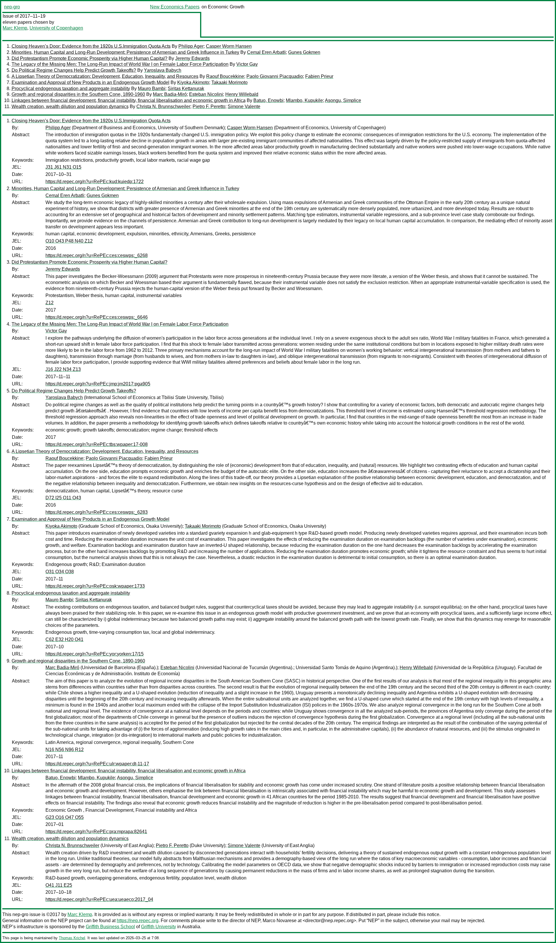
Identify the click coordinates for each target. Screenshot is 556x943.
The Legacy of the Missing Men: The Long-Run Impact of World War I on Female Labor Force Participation (120, 64)
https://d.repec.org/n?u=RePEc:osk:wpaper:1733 (95, 586)
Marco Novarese (280, 920)
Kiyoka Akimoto (193, 82)
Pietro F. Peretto (209, 106)
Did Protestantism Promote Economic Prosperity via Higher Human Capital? (89, 58)
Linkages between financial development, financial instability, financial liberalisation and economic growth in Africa (129, 100)
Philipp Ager (191, 46)
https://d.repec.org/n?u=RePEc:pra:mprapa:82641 (96, 831)
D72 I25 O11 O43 (63, 497)
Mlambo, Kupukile (304, 100)
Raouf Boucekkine (225, 76)
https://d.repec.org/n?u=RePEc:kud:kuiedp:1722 (94, 181)
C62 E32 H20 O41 (64, 639)
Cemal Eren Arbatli (266, 52)
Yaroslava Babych (162, 70)
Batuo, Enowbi (268, 100)
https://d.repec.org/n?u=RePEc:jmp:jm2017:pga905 (97, 383)
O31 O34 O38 (59, 571)
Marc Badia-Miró (170, 94)
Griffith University (158, 926)
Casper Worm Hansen (229, 46)
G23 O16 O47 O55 (64, 817)
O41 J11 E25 (58, 885)
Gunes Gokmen (304, 52)
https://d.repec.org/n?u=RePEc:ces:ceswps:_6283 (96, 512)
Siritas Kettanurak (186, 88)
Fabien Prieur (319, 76)
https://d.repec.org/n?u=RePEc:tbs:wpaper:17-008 (96, 444)
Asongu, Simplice (343, 100)
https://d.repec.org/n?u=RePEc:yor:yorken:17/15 (94, 653)
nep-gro (12, 6)
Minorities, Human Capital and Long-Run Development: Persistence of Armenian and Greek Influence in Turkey (125, 52)
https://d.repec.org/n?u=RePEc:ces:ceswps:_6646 (96, 317)
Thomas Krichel (72, 938)
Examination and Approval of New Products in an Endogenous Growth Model (90, 82)
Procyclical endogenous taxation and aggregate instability (71, 88)
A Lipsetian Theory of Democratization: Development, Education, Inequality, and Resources (105, 76)
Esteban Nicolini (206, 94)
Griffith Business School (110, 926)
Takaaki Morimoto (229, 82)
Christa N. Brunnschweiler (163, 106)
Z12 (49, 302)
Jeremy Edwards (192, 58)
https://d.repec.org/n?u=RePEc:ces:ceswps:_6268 (96, 255)
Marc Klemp (15, 28)
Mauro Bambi (151, 88)
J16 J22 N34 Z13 (63, 369)
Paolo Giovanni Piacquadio (274, 76)
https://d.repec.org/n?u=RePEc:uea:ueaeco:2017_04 (99, 899)
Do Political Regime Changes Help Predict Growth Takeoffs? (74, 70)
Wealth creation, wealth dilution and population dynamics (70, 106)
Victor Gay (247, 64)
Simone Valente (244, 106)
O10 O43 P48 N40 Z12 (69, 241)
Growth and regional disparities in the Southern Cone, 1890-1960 (78, 94)
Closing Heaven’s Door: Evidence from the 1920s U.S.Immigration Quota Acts (91, 46)
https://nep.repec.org (137, 920)
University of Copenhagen (56, 28)
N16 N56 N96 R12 (64, 749)
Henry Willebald (241, 94)
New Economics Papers (175, 6)
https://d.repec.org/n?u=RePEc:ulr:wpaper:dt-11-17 (97, 763)
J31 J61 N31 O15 (63, 167)
